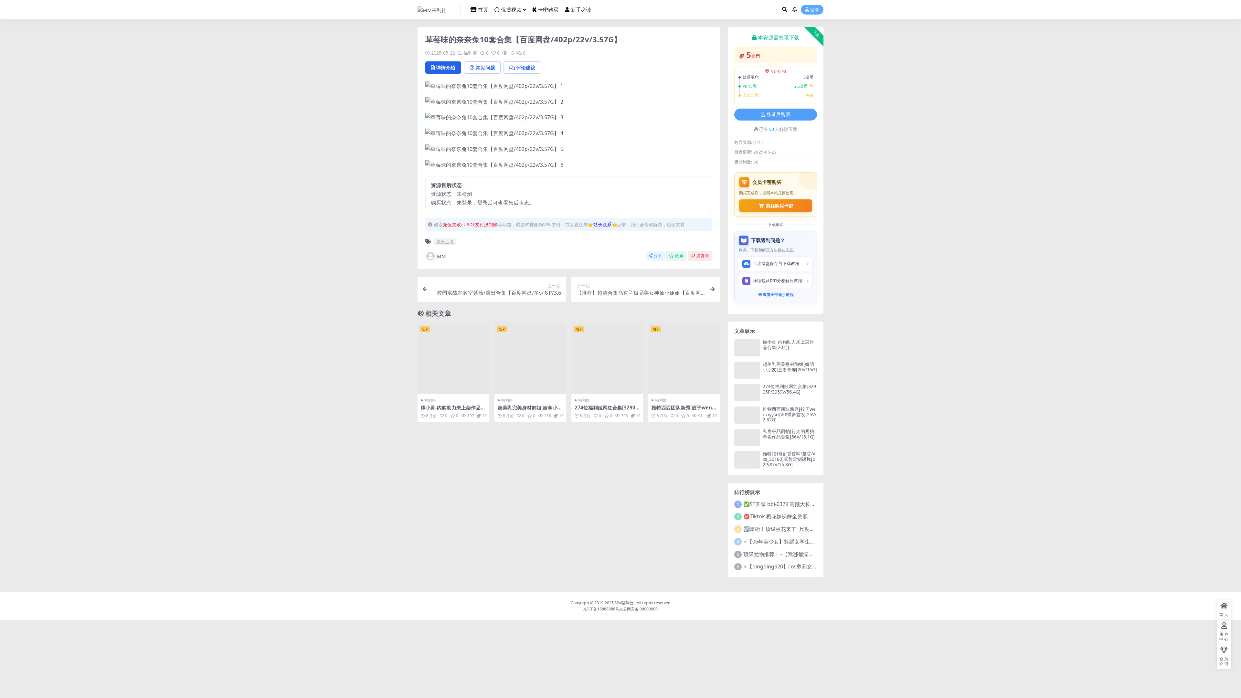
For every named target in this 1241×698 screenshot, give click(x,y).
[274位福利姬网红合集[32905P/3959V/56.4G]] (607, 358)
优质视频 (511, 9)
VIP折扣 (778, 71)
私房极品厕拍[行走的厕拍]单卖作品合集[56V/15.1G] (789, 434)
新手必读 (581, 9)
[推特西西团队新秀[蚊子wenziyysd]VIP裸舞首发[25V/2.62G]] (684, 358)
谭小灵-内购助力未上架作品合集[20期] (453, 410)
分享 (657, 255)
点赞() (702, 255)
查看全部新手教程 (778, 294)
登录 (814, 9)
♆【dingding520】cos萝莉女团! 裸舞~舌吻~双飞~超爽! (807, 566)
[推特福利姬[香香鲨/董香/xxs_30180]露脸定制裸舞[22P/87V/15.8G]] (747, 459)
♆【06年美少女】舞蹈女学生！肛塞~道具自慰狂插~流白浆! (811, 541)
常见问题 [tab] (485, 67)
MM (441, 256)
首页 (483, 9)
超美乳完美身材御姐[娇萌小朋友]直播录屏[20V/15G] (530, 410)
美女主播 (445, 242)
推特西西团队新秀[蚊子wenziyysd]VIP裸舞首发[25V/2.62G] (789, 414)
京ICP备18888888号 (601, 609)
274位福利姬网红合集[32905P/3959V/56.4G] (606, 410)
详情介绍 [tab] (445, 67)
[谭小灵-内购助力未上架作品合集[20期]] (453, 358)
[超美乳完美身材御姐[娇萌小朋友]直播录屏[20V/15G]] (530, 358)
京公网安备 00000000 (638, 609)
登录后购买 (778, 114)
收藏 (679, 255)
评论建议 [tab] (526, 67)
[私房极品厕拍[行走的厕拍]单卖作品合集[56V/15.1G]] (747, 437)
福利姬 (470, 53)
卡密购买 (548, 9)
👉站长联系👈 (602, 224)
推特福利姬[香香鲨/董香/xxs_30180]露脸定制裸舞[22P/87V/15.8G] (789, 459)
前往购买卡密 (779, 205)
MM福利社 (624, 603)
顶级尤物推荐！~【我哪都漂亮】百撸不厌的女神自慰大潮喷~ (813, 554)
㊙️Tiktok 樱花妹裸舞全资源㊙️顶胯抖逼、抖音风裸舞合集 (809, 516)
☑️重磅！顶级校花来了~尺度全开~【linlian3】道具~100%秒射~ (816, 529)
